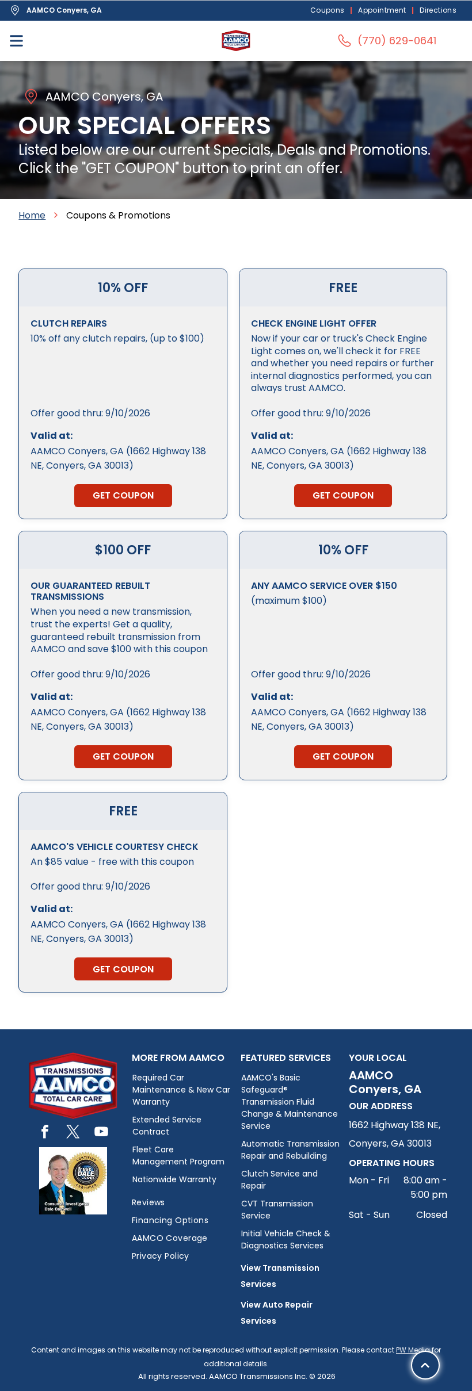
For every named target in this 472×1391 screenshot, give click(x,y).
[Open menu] (16, 40)
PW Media (413, 1350)
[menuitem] (328, 10)
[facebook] (45, 1133)
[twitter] (73, 1133)
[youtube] (101, 1133)
